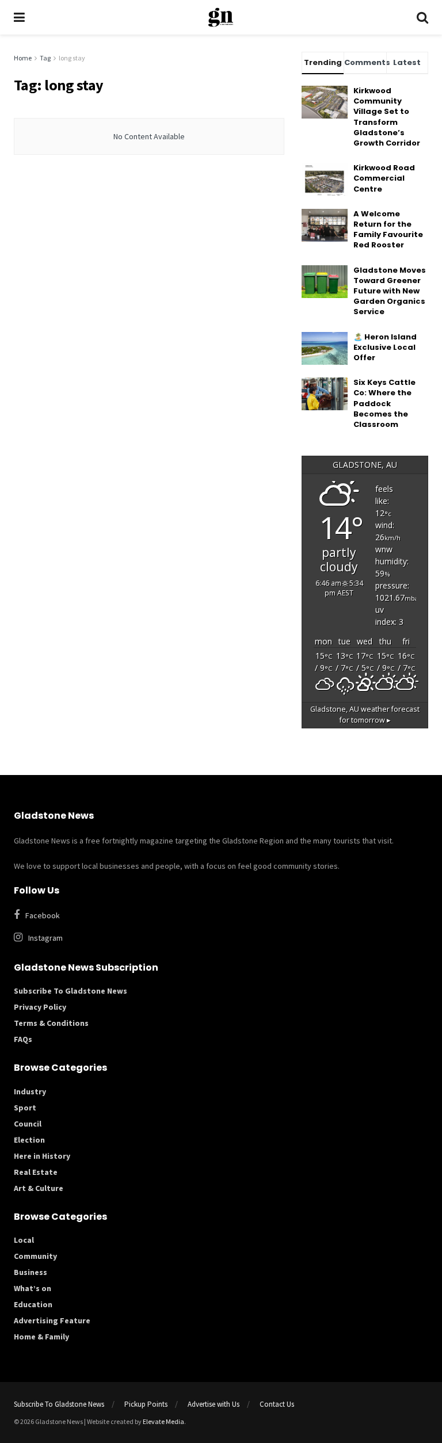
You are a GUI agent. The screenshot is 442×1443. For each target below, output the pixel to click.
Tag (45, 58)
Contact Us (277, 1404)
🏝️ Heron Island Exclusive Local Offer (385, 347)
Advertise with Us (213, 1404)
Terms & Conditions (51, 1023)
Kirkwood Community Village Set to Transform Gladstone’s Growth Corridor (386, 116)
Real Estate (36, 1172)
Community (35, 1256)
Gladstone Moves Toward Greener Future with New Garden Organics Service (389, 291)
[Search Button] (422, 17)
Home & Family (41, 1336)
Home (23, 58)
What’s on (32, 1288)
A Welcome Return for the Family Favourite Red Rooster (388, 229)
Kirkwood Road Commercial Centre (384, 178)
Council (27, 1123)
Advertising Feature (52, 1320)
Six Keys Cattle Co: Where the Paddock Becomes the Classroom (384, 403)
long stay (72, 58)
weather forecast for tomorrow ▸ (365, 714)
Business (30, 1272)
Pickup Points (145, 1404)
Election (29, 1140)
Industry (30, 1091)
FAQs (23, 1039)
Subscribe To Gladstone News (70, 991)
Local (24, 1240)
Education (33, 1304)
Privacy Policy (40, 1007)
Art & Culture (38, 1188)
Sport (25, 1107)
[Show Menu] (19, 17)
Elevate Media (163, 1421)
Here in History (42, 1156)
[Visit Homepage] (221, 17)
